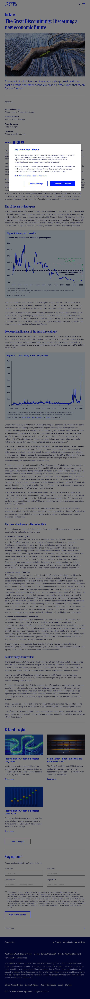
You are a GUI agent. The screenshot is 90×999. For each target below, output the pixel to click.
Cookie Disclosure (40, 176)
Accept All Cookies (63, 184)
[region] (45, 167)
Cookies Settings (36, 184)
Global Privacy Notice (23, 176)
